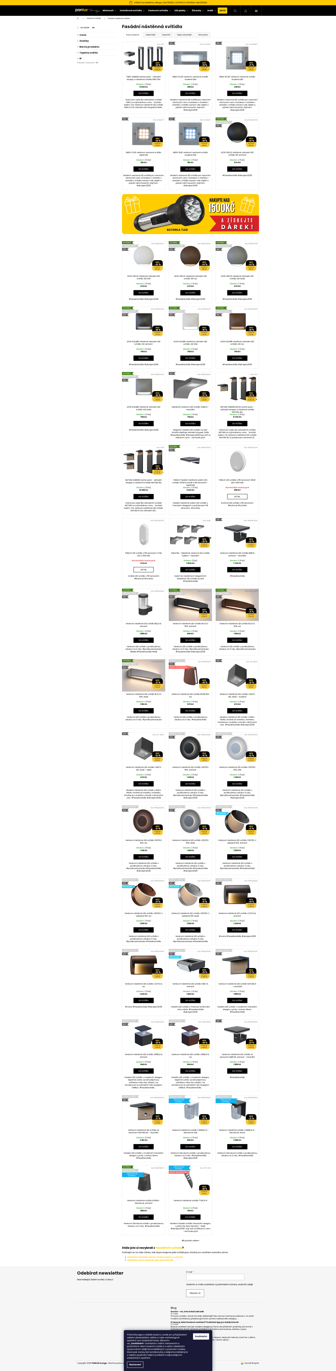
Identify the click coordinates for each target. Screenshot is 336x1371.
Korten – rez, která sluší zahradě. (187, 1312)
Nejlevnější (150, 34)
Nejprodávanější (184, 34)
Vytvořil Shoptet (251, 1363)
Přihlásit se (195, 1293)
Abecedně (203, 34)
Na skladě (88, 27)
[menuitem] (109, 10)
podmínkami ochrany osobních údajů (234, 1284)
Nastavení (135, 1364)
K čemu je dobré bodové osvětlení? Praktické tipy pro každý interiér (205, 1322)
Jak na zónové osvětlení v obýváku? (189, 1333)
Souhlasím (201, 1336)
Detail (237, 496)
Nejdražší (166, 34)
